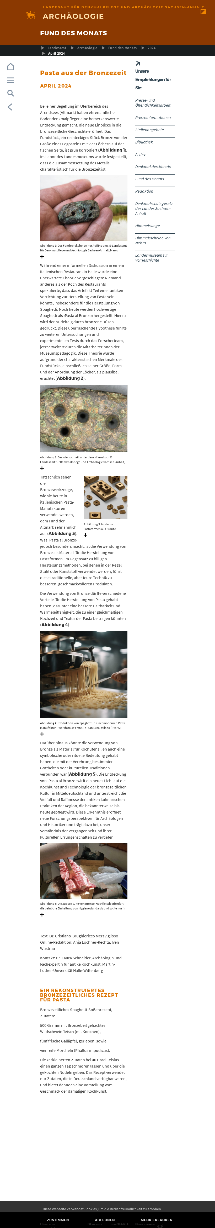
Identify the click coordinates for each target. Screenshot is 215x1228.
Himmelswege (147, 225)
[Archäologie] (107, 15)
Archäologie (87, 47)
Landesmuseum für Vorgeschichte (151, 257)
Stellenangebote (149, 129)
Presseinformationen (153, 117)
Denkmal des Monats (153, 166)
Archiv (140, 154)
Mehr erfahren (157, 1220)
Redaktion (144, 191)
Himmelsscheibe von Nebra (152, 240)
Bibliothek (144, 142)
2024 (151, 47)
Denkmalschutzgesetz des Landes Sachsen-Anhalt (154, 208)
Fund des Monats (122, 47)
